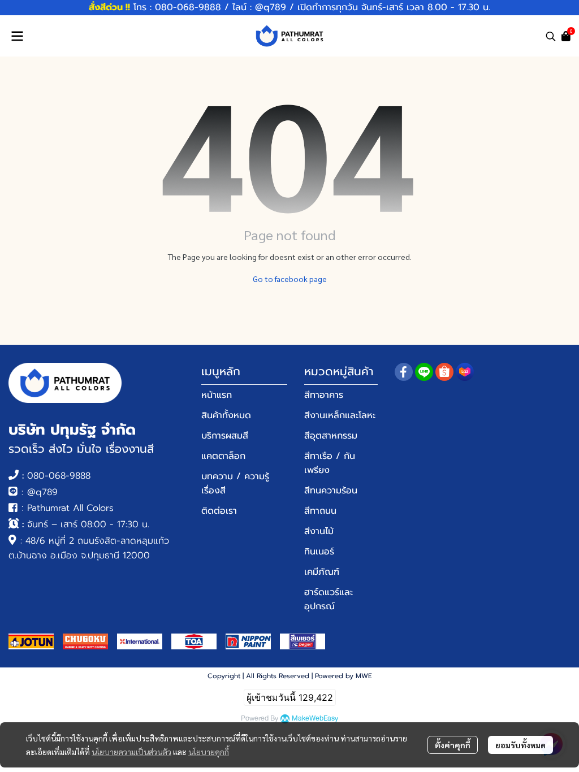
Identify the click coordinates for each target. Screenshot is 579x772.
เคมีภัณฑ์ (321, 572)
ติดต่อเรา (219, 511)
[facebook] (404, 372)
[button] (551, 36)
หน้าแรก (216, 395)
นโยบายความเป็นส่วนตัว (131, 752)
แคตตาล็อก (223, 456)
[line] (424, 372)
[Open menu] (17, 36)
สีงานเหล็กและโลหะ (339, 415)
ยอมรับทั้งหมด (520, 745)
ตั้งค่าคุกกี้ (452, 745)
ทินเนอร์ (319, 551)
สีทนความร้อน (330, 490)
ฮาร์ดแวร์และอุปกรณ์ (328, 599)
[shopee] (444, 372)
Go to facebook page (290, 279)
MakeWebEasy (315, 719)
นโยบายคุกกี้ (208, 752)
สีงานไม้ (319, 531)
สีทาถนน (320, 511)
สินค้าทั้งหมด (226, 415)
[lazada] (465, 372)
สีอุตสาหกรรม (330, 436)
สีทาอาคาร (323, 395)
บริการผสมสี (224, 436)
